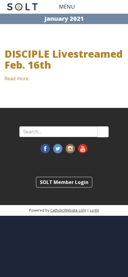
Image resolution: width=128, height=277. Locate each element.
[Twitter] (58, 148)
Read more (16, 78)
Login (94, 210)
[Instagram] (70, 148)
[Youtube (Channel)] (83, 148)
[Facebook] (45, 148)
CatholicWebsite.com (68, 210)
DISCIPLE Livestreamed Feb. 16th (63, 59)
